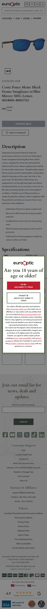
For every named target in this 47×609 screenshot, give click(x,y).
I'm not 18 (23, 298)
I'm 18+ (23, 285)
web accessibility (25, 338)
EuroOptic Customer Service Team (22, 343)
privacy (15, 338)
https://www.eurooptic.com (16, 309)
